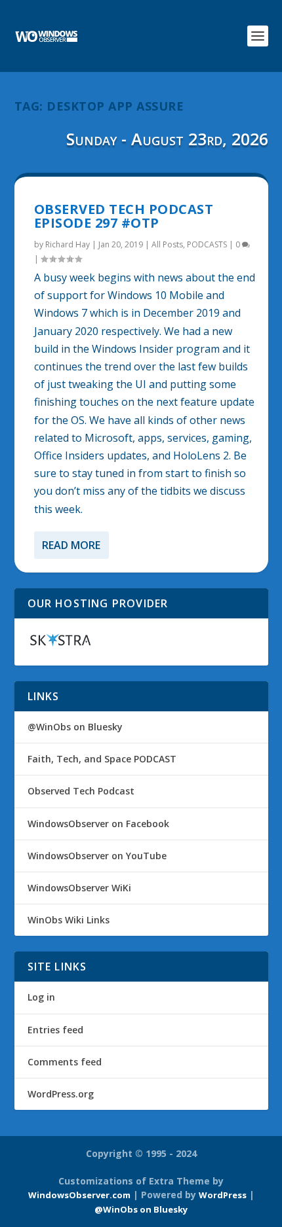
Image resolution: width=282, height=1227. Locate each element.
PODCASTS (207, 244)
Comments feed (65, 1062)
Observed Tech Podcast (81, 791)
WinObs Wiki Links (69, 920)
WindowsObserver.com (79, 1195)
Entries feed (55, 1029)
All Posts (167, 244)
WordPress (223, 1195)
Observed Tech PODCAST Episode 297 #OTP (124, 216)
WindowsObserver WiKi (79, 887)
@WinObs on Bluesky (75, 726)
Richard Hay (67, 244)
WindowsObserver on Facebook (98, 823)
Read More (71, 545)
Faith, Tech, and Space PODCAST (102, 759)
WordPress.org (61, 1094)
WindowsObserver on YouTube (97, 855)
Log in (41, 997)
